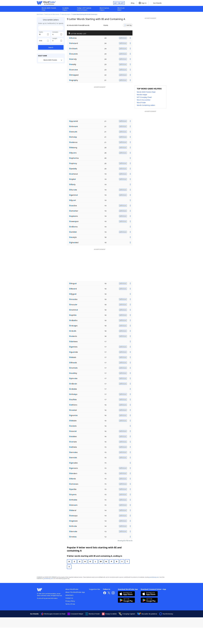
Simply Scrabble (111, 614)
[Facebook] (104, 593)
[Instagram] (113, 593)
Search (50, 47)
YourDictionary (168, 614)
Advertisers (69, 595)
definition (123, 38)
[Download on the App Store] (126, 594)
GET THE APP (119, 3)
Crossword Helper (77, 614)
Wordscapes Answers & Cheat (54, 614)
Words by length (65, 14)
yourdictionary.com (154, 577)
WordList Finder (94, 614)
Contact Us (69, 598)
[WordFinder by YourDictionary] (46, 3)
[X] (109, 593)
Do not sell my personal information (47, 598)
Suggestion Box (94, 589)
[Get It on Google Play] (126, 600)
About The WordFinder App (75, 592)
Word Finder (40, 14)
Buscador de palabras (149, 614)
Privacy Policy (70, 601)
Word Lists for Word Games (52, 14)
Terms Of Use (70, 604)
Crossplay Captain (128, 614)
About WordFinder (71, 589)
